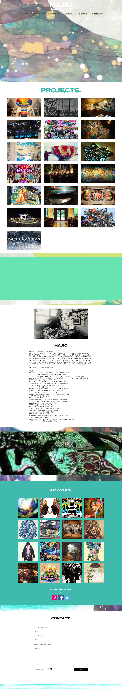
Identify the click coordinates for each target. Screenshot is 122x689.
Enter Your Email (39, 636)
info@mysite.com (39, 669)
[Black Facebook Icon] (48, 669)
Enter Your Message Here (42, 644)
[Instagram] (54, 597)
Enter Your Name (39, 628)
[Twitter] (67, 597)
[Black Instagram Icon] (51, 669)
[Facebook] (61, 597)
